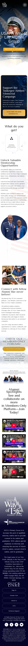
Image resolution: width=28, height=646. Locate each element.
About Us (14, 600)
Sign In (14, 590)
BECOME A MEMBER (14, 349)
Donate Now (14, 595)
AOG (14, 606)
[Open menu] (25, 5)
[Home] (4, 4)
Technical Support (14, 611)
